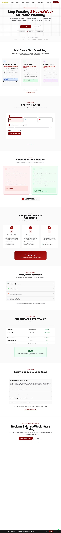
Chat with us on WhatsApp (31, 409)
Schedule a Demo (25, 26)
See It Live (56, 2)
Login (51, 2)
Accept (51, 531)
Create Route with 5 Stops (15, 133)
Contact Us (36, 26)
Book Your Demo (30, 144)
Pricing (23, 2)
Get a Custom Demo (30, 92)
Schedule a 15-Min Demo (25, 438)
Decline (47, 531)
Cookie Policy (31, 531)
